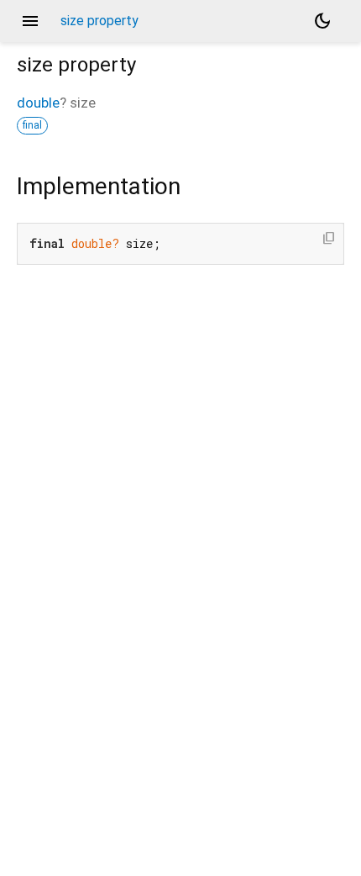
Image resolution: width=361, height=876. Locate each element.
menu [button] (30, 21)
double (38, 102)
